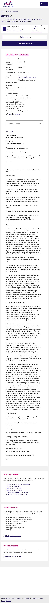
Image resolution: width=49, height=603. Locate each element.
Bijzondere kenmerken (9, 89)
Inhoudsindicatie (12, 93)
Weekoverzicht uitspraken (13, 556)
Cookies (19, 598)
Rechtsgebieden (11, 82)
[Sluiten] (45, 29)
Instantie (9, 59)
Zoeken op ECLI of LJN (13, 488)
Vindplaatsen (10, 111)
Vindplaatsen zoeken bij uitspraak (17, 492)
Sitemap (8, 598)
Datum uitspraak (9, 63)
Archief (3, 601)
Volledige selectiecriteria (13, 536)
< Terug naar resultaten (24, 43)
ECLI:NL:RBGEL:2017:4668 (27, 78)
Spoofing (34, 598)
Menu (43, 4)
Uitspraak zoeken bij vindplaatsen (17, 494)
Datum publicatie (9, 68)
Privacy (13, 598)
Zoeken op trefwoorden (13, 486)
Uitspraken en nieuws (12, 11)
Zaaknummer (10, 73)
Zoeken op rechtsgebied (14, 490)
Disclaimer (8, 601)
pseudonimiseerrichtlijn (14, 31)
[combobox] (24, 123)
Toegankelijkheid (26, 598)
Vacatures (40, 598)
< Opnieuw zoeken (24, 37)
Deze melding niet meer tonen (36, 29)
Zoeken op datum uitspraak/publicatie (18, 484)
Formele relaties (9, 77)
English (3, 598)
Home (2, 11)
